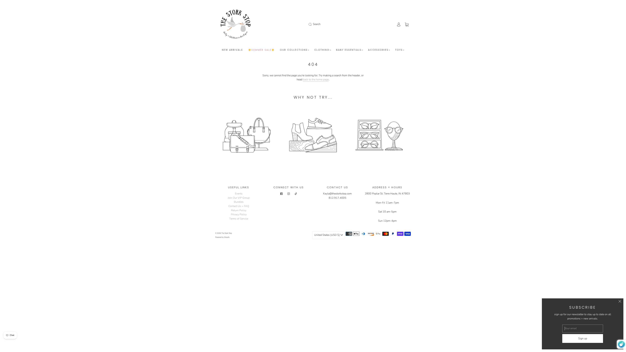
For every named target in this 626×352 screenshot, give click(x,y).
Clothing (321, 50)
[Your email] (582, 328)
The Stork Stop (226, 233)
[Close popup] (619, 302)
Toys (399, 50)
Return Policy (238, 210)
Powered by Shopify (222, 237)
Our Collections (294, 50)
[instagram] (288, 193)
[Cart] (407, 24)
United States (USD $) (327, 235)
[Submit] (312, 24)
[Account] (399, 24)
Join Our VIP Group (239, 198)
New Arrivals (232, 50)
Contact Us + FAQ (238, 206)
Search (316, 24)
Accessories (378, 50)
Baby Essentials (348, 50)
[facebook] (281, 193)
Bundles (239, 202)
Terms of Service (238, 218)
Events (239, 193)
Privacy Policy (239, 214)
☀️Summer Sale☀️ (261, 50)
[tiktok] (295, 193)
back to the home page (316, 79)
